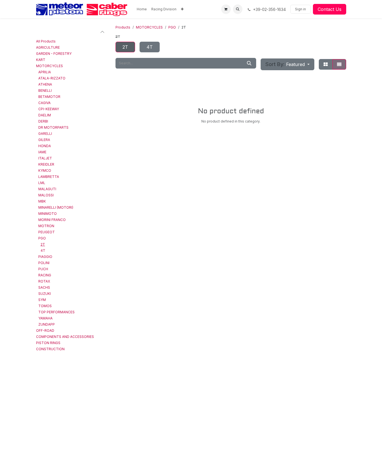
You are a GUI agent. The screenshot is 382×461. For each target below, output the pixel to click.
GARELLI (45, 133)
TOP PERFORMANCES (56, 312)
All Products (46, 41)
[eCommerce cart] (226, 9)
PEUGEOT (46, 232)
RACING (44, 275)
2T (43, 244)
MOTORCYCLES (49, 66)
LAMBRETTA (48, 177)
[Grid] (326, 64)
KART (40, 60)
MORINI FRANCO (52, 220)
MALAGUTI (47, 189)
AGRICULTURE (48, 47)
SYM (42, 300)
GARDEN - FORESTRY (54, 53)
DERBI (43, 121)
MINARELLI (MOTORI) (55, 207)
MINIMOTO (47, 213)
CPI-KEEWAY (48, 109)
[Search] (249, 63)
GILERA (44, 140)
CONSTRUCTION (50, 349)
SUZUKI (44, 293)
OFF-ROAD (45, 330)
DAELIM (44, 115)
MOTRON (46, 226)
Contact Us (329, 9)
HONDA (44, 146)
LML (41, 183)
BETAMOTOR (49, 97)
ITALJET (45, 158)
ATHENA (45, 84)
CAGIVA (44, 103)
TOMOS (45, 306)
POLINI (43, 263)
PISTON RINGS (48, 343)
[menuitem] (142, 9)
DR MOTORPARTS (53, 127)
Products (122, 27)
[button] (237, 9)
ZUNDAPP (46, 324)
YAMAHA (45, 318)
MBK (42, 201)
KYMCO (44, 170)
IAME (42, 152)
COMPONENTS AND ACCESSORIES (65, 337)
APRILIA (44, 72)
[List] (339, 64)
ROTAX (44, 281)
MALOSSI (46, 195)
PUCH (43, 269)
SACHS (44, 287)
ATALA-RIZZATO (51, 78)
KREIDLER (46, 164)
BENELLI (45, 90)
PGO (42, 238)
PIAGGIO (45, 257)
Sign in (300, 9)
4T (43, 250)
